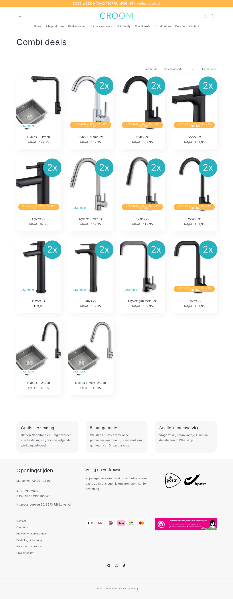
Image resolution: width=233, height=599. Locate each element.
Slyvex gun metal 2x (142, 300)
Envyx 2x (38, 300)
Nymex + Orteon (38, 382)
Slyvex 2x (194, 300)
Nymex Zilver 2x (90, 219)
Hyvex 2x (38, 219)
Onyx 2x (90, 300)
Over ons (22, 527)
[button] (20, 16)
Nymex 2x (142, 219)
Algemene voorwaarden (31, 533)
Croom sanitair (110, 588)
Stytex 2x (194, 137)
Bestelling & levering (29, 540)
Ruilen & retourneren (29, 546)
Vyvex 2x (194, 219)
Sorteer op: (151, 68)
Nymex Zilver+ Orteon (90, 382)
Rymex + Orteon (38, 137)
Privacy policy (24, 552)
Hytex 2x (142, 137)
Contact (21, 520)
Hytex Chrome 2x (90, 137)
